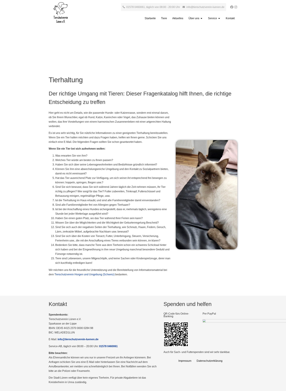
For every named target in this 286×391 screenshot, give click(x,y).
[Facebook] (231, 7)
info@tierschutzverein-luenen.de (78, 339)
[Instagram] (235, 7)
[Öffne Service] (219, 18)
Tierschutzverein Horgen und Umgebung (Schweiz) (84, 274)
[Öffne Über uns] (201, 18)
